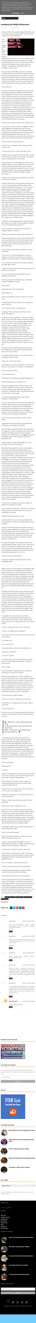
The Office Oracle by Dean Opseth (19, 1246)
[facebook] (17, 1302)
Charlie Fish (22, 1192)
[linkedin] (26, 1302)
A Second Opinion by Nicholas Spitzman (21, 1256)
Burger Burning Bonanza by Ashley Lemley (22, 1158)
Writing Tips (4, 1228)
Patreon (10, 1072)
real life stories (5, 899)
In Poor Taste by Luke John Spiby (19, 1149)
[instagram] (22, 1302)
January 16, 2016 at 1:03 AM (28, 965)
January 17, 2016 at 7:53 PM (28, 983)
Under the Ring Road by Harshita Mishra (21, 1237)
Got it (23, 13)
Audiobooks (4, 1219)
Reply (10, 931)
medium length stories (9, 897)
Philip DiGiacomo (19, 897)
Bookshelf (4, 1221)
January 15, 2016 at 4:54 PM (28, 952)
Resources (4, 1226)
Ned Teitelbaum (13, 1001)
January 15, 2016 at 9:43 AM (28, 921)
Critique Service (5, 1217)
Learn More (15, 13)
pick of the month (27, 897)
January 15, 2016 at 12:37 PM (28, 936)
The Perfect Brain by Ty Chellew (18, 1265)
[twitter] (13, 1302)
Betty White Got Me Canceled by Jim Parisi (22, 1130)
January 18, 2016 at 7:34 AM (28, 1001)
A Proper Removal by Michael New (19, 1274)
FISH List (3, 1215)
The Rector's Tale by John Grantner (19, 1167)
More (2, 1224)
